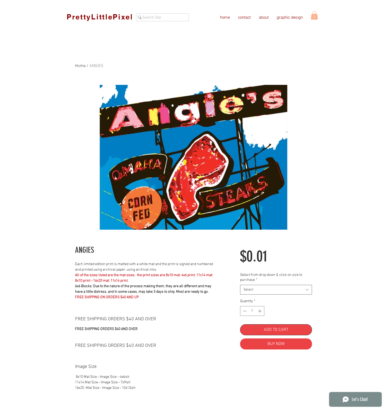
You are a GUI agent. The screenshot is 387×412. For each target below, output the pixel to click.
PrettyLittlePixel (100, 17)
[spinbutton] (252, 311)
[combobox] (276, 290)
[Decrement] (244, 311)
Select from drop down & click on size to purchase (271, 277)
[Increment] (260, 311)
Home (80, 66)
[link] (314, 15)
